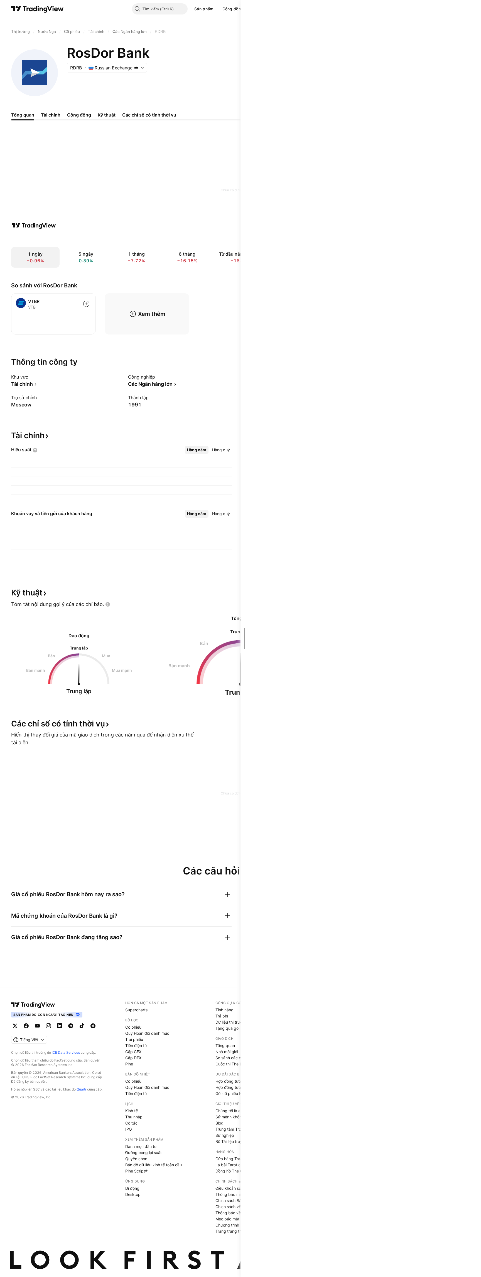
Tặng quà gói (227, 1028)
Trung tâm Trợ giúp (232, 1129)
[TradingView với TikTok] (82, 1026)
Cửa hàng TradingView (236, 1158)
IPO (128, 1129)
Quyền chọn (136, 1158)
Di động (132, 1188)
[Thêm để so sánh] (86, 304)
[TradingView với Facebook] (26, 1026)
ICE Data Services (66, 1052)
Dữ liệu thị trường (231, 1022)
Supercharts (136, 1009)
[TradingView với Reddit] (93, 1026)
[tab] (196, 450)
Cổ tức (131, 1123)
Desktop (133, 1194)
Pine (129, 1064)
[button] (217, 8)
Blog (219, 1123)
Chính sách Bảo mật (233, 1200)
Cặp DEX (133, 1057)
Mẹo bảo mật (227, 1219)
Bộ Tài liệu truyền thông (236, 1141)
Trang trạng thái (230, 1231)
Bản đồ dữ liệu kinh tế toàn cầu (153, 1164)
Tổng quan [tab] (22, 115)
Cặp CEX (133, 1051)
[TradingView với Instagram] (48, 1026)
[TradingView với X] (15, 1026)
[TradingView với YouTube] (37, 1026)
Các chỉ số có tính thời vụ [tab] (149, 115)
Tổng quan (225, 1045)
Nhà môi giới (226, 1051)
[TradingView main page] (33, 1005)
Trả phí (221, 1016)
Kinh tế (131, 1110)
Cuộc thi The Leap (232, 1064)
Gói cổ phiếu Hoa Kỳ (233, 1093)
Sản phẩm (203, 8)
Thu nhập (134, 1116)
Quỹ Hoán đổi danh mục (147, 1033)
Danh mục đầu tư (141, 1146)
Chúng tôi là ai (228, 1110)
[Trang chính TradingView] (37, 9)
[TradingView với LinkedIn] (59, 1026)
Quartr (81, 1089)
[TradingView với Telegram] (71, 1026)
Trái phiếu (134, 1039)
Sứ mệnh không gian (234, 1116)
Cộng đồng (233, 8)
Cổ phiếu (133, 1027)
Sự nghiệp (224, 1135)
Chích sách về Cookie (235, 1206)
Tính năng (224, 1009)
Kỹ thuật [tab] (107, 115)
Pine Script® (136, 1171)
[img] (136, 67)
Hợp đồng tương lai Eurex (238, 1087)
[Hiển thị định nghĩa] (35, 450)
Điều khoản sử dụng (233, 1188)
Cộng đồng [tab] (79, 115)
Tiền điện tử (136, 1045)
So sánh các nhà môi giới (238, 1057)
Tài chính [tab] (50, 115)
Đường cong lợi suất (143, 1152)
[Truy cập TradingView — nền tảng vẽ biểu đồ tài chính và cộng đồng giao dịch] (33, 225)
